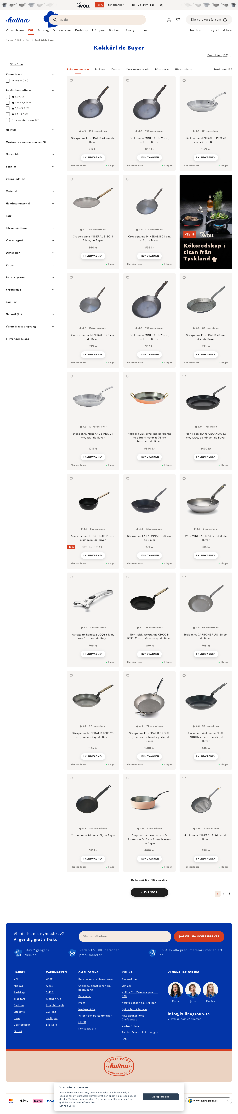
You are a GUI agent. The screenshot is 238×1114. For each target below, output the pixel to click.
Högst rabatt (183, 69)
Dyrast (115, 69)
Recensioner (130, 979)
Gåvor (227, 30)
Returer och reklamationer (95, 979)
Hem (17, 1018)
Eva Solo (51, 1025)
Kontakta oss (87, 1028)
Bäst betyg (162, 69)
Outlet (18, 1031)
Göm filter (16, 64)
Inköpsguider (87, 1009)
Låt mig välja (67, 1105)
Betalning (84, 996)
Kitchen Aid (53, 999)
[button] (149, 70)
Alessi (50, 986)
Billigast (100, 69)
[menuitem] (15, 31)
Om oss (126, 986)
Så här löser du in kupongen (140, 1032)
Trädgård (20, 999)
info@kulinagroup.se (189, 1014)
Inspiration (198, 30)
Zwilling (51, 1012)
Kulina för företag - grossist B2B (140, 994)
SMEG (50, 992)
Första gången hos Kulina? (139, 1002)
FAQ (124, 1039)
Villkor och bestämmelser (95, 1015)
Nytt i (214, 30)
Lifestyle (19, 1012)
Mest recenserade (137, 69)
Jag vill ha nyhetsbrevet (199, 936)
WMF (49, 979)
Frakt (81, 1002)
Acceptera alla (160, 1096)
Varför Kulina (130, 1026)
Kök (16, 979)
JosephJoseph (55, 1005)
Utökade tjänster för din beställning (94, 988)
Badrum (19, 1005)
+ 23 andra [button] (149, 892)
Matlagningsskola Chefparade (133, 1017)
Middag (18, 986)
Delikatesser (22, 1025)
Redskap (19, 992)
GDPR (82, 1022)
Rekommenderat (78, 69)
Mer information (85, 1102)
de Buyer (51, 1018)
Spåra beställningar (134, 1009)
